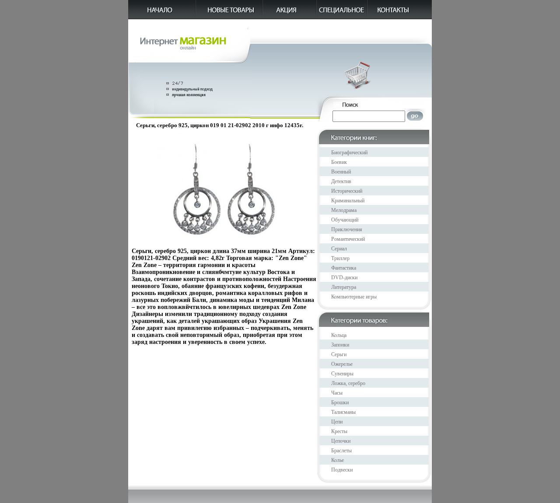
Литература (343, 287)
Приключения (346, 229)
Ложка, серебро (348, 383)
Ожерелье (342, 364)
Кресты (339, 431)
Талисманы (343, 412)
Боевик (339, 162)
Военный (341, 172)
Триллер (340, 258)
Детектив (341, 181)
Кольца (338, 335)
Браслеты (341, 450)
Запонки (340, 345)
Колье (337, 460)
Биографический (349, 152)
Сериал (339, 249)
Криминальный (347, 201)
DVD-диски (344, 277)
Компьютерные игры (354, 297)
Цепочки (340, 441)
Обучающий (344, 220)
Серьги (338, 354)
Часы (337, 393)
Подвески (342, 470)
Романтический (348, 239)
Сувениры (342, 374)
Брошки (340, 402)
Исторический (346, 191)
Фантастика (343, 268)
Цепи (337, 422)
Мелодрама (344, 210)
